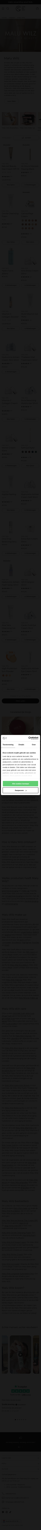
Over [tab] (34, 744)
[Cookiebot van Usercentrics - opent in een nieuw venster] (28, 738)
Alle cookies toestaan (20, 784)
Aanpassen (19, 790)
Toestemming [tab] (8, 744)
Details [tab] (21, 744)
